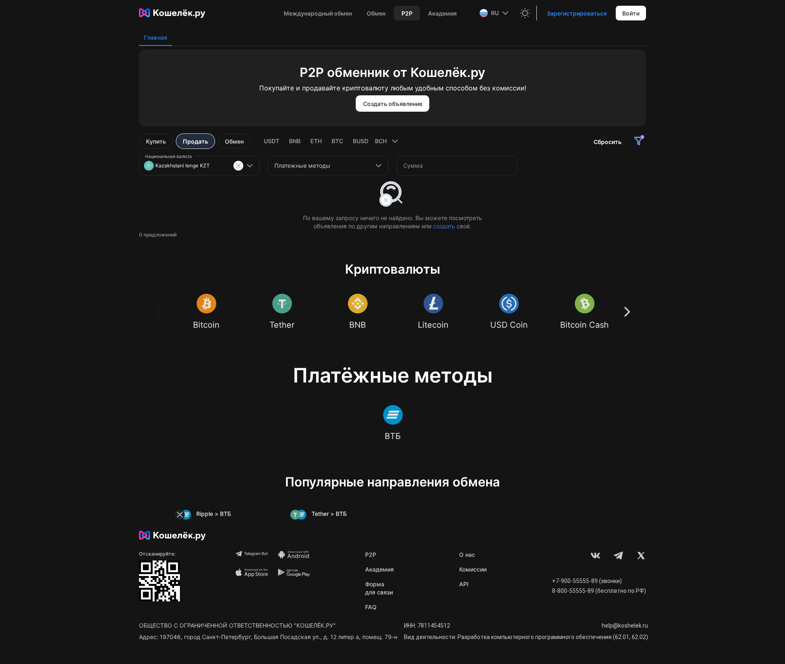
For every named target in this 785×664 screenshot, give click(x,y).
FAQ (371, 606)
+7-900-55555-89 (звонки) (587, 581)
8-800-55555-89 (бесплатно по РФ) (599, 590)
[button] (495, 13)
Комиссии (473, 569)
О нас (467, 554)
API (464, 584)
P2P (370, 554)
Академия (379, 569)
